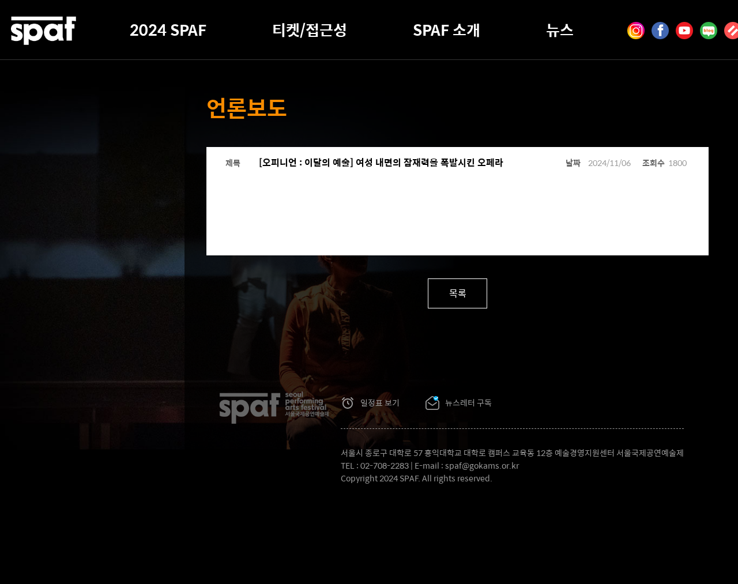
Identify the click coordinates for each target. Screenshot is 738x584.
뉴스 (560, 29)
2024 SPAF (168, 29)
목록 (457, 293)
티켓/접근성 (309, 29)
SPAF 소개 (446, 29)
